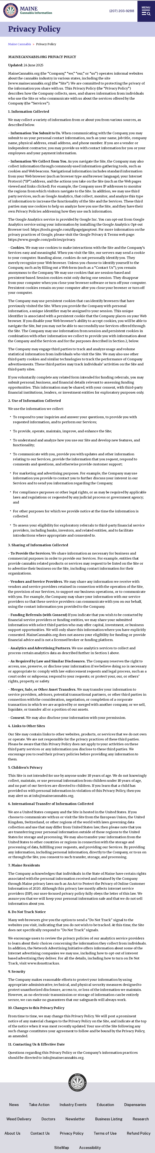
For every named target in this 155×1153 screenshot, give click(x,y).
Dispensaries (135, 1105)
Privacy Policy (72, 1133)
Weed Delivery (18, 1119)
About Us (12, 1133)
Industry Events (73, 1105)
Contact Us (40, 1133)
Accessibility (90, 1148)
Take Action (39, 1105)
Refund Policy (139, 1133)
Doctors (48, 1119)
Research (141, 1119)
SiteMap (61, 1148)
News (14, 1105)
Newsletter (75, 1119)
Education (105, 1105)
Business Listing (109, 1119)
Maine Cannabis (19, 44)
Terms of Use (105, 1133)
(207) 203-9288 (121, 11)
